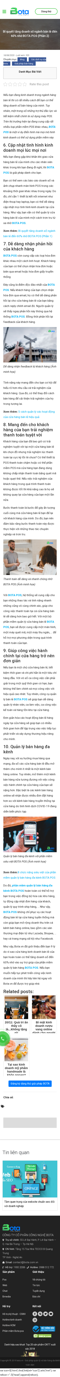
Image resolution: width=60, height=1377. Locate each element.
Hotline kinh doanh (12, 1319)
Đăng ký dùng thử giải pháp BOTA (30, 1083)
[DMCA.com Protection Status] (45, 1336)
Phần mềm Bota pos (13, 1331)
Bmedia (6, 1296)
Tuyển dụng (38, 1291)
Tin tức (36, 1285)
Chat (5, 1291)
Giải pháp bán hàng (23, 63)
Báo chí (36, 1296)
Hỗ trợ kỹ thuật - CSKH (14, 1314)
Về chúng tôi (38, 1279)
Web (4, 1285)
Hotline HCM (8, 1325)
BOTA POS (19, 223)
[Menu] (4, 11)
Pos (4, 1279)
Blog (22, 59)
